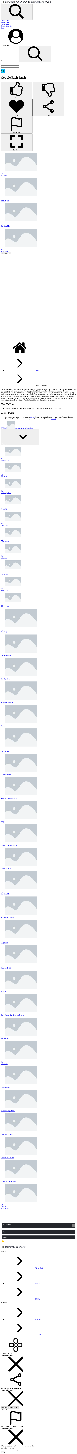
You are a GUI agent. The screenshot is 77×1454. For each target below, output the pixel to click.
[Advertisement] (38, 268)
